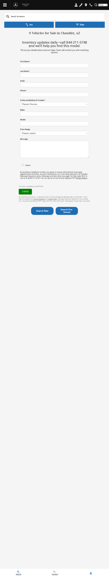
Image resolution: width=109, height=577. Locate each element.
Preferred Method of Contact (32, 100)
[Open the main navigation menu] (5, 5)
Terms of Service (39, 199)
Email (22, 81)
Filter (82, 25)
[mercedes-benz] (15, 5)
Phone (23, 91)
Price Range (25, 129)
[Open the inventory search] (95, 5)
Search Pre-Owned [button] (67, 210)
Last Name (25, 71)
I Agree (28, 165)
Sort (31, 25)
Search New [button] (42, 211)
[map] (86, 5)
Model (22, 120)
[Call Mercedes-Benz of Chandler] (91, 5)
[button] (42, 211)
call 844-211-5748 (73, 42)
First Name (25, 62)
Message (24, 139)
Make (22, 110)
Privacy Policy (81, 178)
